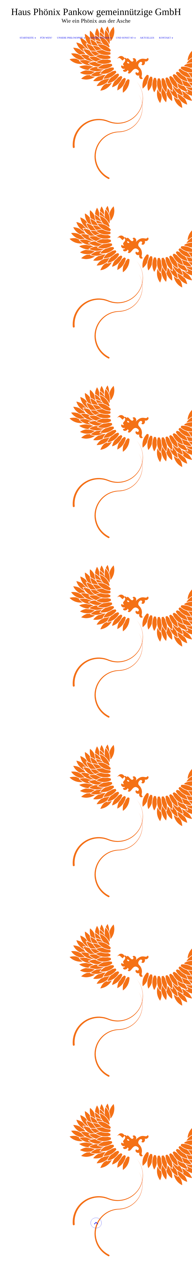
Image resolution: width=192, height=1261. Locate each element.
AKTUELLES (147, 37)
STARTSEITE (27, 37)
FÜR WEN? (46, 37)
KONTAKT (165, 37)
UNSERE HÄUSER (99, 37)
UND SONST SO (125, 37)
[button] (96, 1223)
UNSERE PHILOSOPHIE (70, 37)
